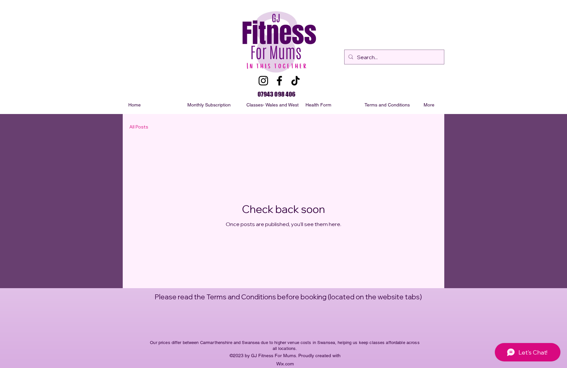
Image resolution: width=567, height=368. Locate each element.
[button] (449, 105)
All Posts (138, 127)
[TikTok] (295, 80)
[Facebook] (279, 80)
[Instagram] (263, 80)
